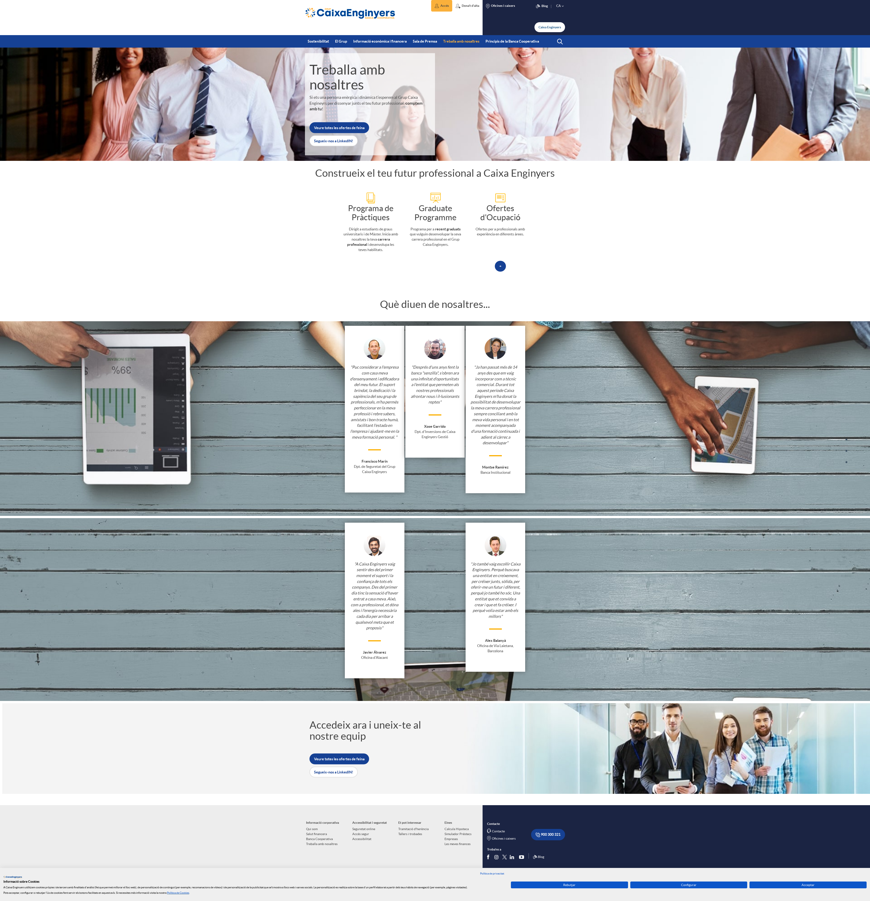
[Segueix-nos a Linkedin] (513, 857)
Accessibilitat (361, 839)
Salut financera (316, 834)
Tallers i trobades (410, 834)
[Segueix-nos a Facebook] (489, 857)
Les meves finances (458, 844)
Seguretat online (363, 829)
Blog (541, 857)
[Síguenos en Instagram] (496, 857)
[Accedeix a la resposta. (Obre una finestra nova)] (371, 197)
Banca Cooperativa (319, 839)
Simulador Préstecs (458, 834)
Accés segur (360, 834)
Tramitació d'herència (413, 829)
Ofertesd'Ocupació (500, 213)
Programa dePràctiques (371, 213)
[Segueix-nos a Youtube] (522, 857)
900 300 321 (550, 834)
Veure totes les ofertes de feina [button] (339, 128)
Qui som (312, 829)
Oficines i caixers (504, 838)
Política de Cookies (178, 892)
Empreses (451, 839)
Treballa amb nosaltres (322, 844)
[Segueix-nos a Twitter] (504, 857)
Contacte (498, 831)
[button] (441, 6)
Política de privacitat (492, 873)
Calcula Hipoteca (457, 829)
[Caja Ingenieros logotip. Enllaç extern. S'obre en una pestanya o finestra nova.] (12, 877)
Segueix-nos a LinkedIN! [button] (333, 141)
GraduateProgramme (435, 213)
